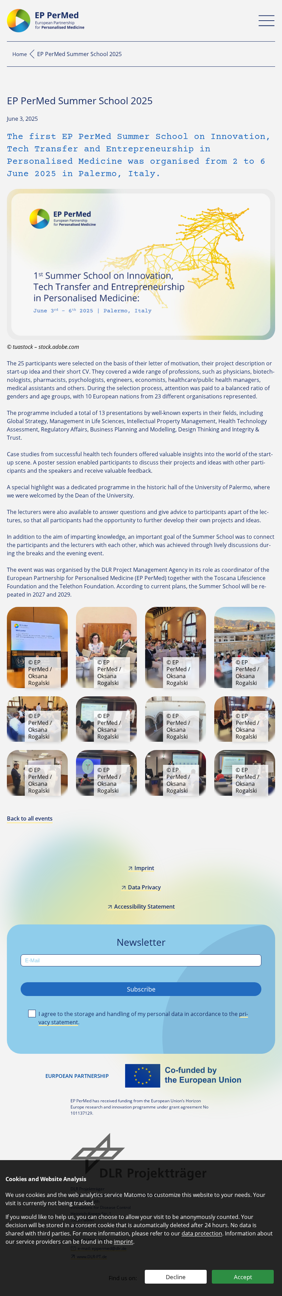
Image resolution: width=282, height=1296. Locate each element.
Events (32, 54)
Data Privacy (144, 887)
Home (19, 54)
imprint (123, 1241)
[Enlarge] (58, 615)
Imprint (144, 868)
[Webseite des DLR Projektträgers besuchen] (140, 1157)
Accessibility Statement (144, 906)
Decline (176, 1277)
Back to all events (30, 818)
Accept (243, 1277)
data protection (202, 1233)
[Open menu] (266, 20)
